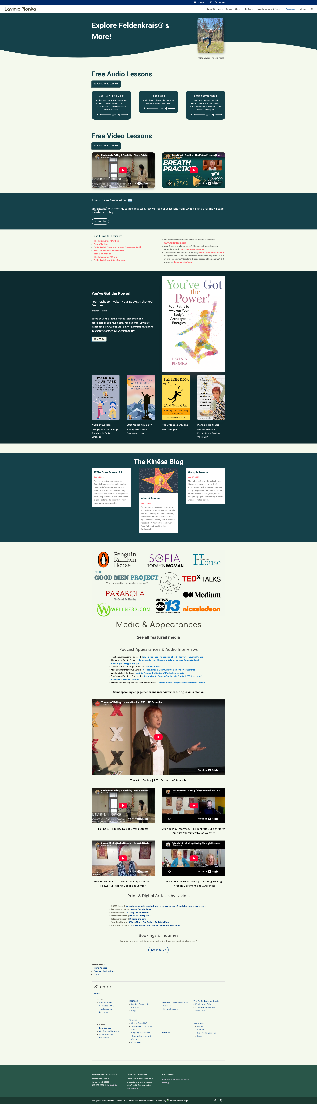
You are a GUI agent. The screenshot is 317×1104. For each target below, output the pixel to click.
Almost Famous (150, 499)
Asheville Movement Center (268, 9)
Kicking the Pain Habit (138, 912)
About (303, 9)
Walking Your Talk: (101, 425)
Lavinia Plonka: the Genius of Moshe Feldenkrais (159, 673)
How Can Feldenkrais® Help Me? (110, 250)
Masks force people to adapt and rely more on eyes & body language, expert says (165, 906)
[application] (111, 114)
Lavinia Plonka (153, 666)
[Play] (97, 114)
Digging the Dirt (137, 919)
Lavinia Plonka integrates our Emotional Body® (181, 682)
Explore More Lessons (106, 84)
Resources (290, 9)
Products (165, 1033)
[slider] (124, 115)
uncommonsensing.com (192, 249)
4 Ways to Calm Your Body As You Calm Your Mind (155, 925)
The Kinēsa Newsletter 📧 (112, 200)
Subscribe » (132, 1088)
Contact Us (111, 1085)
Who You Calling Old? (139, 915)
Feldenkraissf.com (183, 262)
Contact (97, 974)
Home (97, 994)
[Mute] (119, 115)
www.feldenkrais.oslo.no (211, 252)
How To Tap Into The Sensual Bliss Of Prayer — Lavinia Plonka (172, 657)
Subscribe (100, 221)
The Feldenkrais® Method (106, 241)
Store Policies (100, 968)
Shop (237, 9)
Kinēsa (248, 9)
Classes (229, 9)
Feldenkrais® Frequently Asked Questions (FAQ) (117, 247)
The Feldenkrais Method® (206, 1001)
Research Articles (103, 253)
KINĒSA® (134, 1001)
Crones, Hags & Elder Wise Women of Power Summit (169, 669)
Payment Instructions (104, 971)
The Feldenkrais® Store (105, 257)
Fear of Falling (100, 244)
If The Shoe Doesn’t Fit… (109, 472)
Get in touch (158, 950)
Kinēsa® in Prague (215, 9)
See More (99, 339)
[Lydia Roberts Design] (177, 1100)
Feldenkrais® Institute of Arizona (110, 260)
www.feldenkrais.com (175, 243)
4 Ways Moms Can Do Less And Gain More (149, 922)
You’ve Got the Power (141, 909)
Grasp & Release (198, 472)
